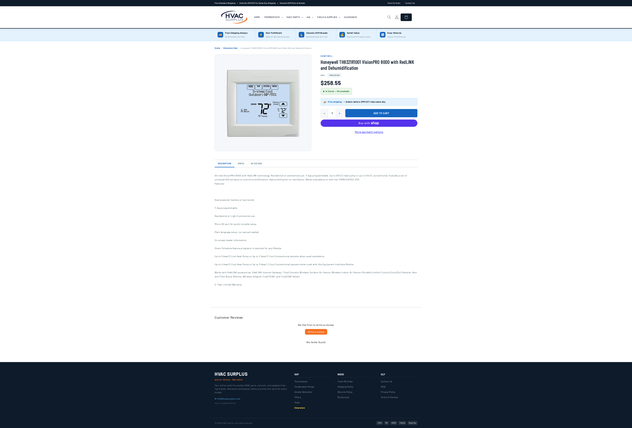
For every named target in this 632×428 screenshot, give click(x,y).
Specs (241, 163)
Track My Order (394, 3)
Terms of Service (389, 397)
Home (217, 48)
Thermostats (301, 381)
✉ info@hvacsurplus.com (227, 398)
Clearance (299, 407)
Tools (297, 402)
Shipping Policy (345, 386)
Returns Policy (345, 392)
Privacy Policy (388, 392)
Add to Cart (381, 113)
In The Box (256, 163)
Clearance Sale (230, 48)
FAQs (383, 386)
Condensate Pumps (304, 386)
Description (224, 163)
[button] (273, 17)
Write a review (316, 331)
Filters (297, 397)
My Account (343, 397)
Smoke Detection (303, 392)
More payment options (369, 132)
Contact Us (410, 3)
